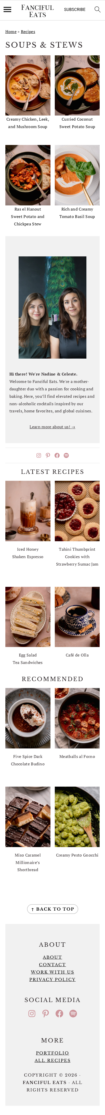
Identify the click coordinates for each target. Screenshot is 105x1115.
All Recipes (53, 1060)
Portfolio (52, 1053)
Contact (52, 964)
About (52, 957)
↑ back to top (52, 909)
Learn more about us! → (52, 427)
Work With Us (52, 972)
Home (11, 31)
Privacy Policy (52, 979)
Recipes (28, 31)
